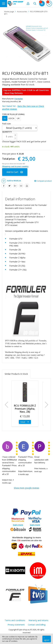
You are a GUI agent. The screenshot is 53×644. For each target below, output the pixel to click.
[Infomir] (38, 571)
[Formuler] (15, 594)
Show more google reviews (26, 487)
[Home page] (15, 3)
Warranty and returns (38, 620)
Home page (9, 11)
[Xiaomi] (15, 571)
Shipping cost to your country (15, 166)
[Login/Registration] (28, 3)
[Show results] (34, 3)
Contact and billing (37, 624)
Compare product (44, 181)
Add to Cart (13, 172)
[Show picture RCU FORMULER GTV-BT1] (26, 43)
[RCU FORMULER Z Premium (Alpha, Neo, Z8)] (25, 392)
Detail (23, 422)
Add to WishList (14, 180)
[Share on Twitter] (9, 185)
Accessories (22, 11)
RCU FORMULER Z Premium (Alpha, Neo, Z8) (25, 408)
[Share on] (15, 185)
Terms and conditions (15, 620)
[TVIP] (38, 594)
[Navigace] (3, 3)
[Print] (27, 185)
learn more (18, 524)
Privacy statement (16, 624)
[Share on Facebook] (3, 185)
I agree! (46, 638)
